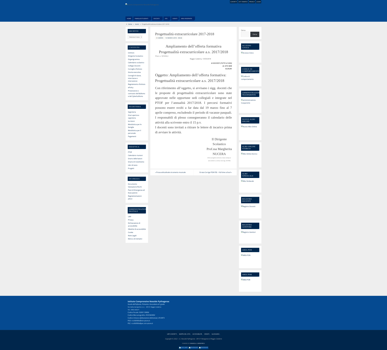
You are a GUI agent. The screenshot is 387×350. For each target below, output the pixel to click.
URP (129, 217)
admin (160, 38)
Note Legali (132, 235)
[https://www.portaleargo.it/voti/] (250, 210)
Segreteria (132, 112)
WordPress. (201, 343)
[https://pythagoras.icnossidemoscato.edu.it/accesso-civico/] (250, 55)
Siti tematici (243, 2)
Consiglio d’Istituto (135, 69)
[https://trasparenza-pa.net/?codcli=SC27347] (250, 104)
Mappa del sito (184, 334)
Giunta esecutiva (134, 72)
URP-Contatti (172, 334)
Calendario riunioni (135, 155)
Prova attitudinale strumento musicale (170, 172)
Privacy (252, 2)
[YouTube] (183, 348)
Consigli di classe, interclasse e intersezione (134, 78)
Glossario (215, 334)
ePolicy (130, 87)
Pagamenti (132, 136)
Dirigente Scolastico (135, 56)
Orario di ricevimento (136, 162)
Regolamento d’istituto (136, 84)
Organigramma (134, 59)
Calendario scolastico (136, 62)
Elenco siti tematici (135, 239)
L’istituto (131, 53)
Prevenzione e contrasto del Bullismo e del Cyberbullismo (136, 93)
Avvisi (137, 24)
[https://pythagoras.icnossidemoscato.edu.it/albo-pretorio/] (250, 158)
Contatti (233, 2)
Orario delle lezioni (135, 158)
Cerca (243, 30)
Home (130, 24)
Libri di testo (132, 165)
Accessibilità (197, 334)
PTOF (130, 152)
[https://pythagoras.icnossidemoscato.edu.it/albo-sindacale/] (250, 184)
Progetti (131, 168)
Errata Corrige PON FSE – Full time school (216, 172)
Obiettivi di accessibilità (137, 229)
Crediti (206, 334)
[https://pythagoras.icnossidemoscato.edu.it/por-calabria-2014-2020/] (250, 283)
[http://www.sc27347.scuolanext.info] (250, 235)
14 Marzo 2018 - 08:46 (173, 38)
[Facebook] (193, 348)
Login (258, 2)
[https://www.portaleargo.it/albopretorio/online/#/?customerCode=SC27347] (250, 131)
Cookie (130, 232)
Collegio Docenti (134, 66)
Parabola (193, 343)
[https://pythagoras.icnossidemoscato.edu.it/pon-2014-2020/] (250, 259)
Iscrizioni (131, 121)
